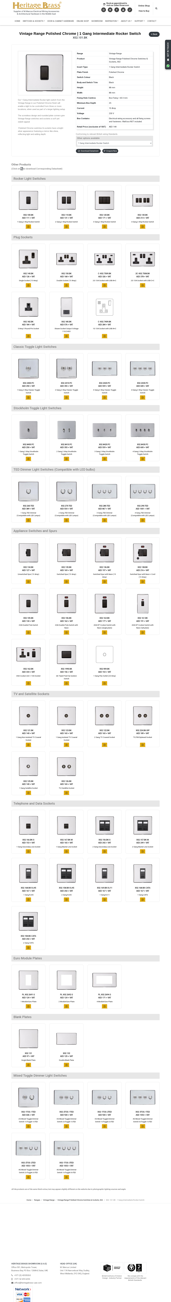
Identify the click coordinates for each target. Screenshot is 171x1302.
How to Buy (144, 11)
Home (17, 21)
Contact (151, 21)
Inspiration (111, 21)
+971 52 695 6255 (22, 1279)
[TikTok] (129, 9)
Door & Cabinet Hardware (60, 21)
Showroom (97, 21)
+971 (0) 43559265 (22, 1275)
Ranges (37, 1200)
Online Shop (144, 6)
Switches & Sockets (33, 21)
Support (139, 21)
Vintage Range (49, 1200)
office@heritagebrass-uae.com (28, 1283)
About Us (125, 21)
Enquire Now (111, 151)
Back (155, 34)
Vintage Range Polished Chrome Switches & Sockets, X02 (80, 1200)
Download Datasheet (89, 151)
